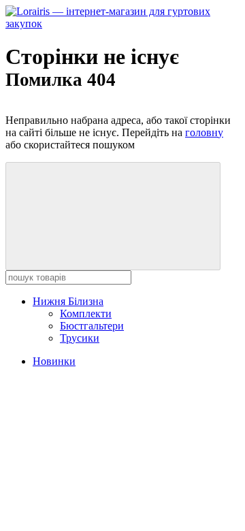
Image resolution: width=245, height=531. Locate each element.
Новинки (54, 361)
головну (204, 132)
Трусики (79, 338)
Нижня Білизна (68, 301)
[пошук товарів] (112, 216)
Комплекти (86, 313)
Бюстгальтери (92, 326)
